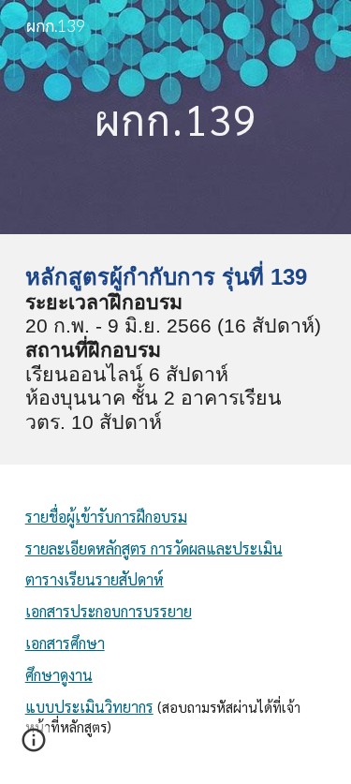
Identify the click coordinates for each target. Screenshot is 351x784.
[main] (176, 116)
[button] (33, 746)
